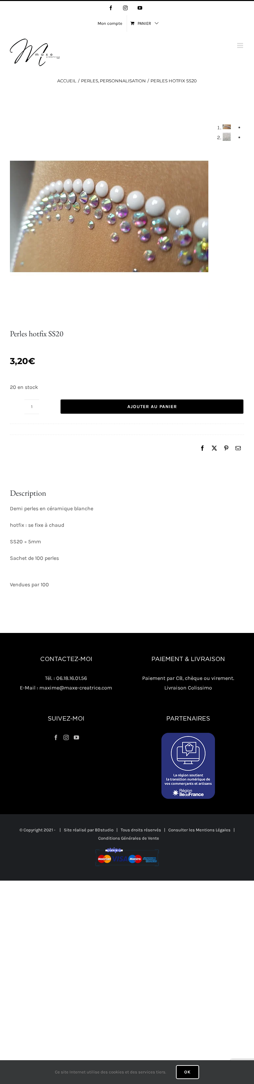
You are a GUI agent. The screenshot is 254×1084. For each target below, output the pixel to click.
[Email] (238, 448)
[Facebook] (202, 448)
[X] (214, 448)
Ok (187, 1071)
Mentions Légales (213, 829)
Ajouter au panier (152, 406)
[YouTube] (76, 737)
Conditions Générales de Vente (128, 838)
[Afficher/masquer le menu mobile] (240, 45)
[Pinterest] (226, 448)
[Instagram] (66, 737)
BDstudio (104, 829)
